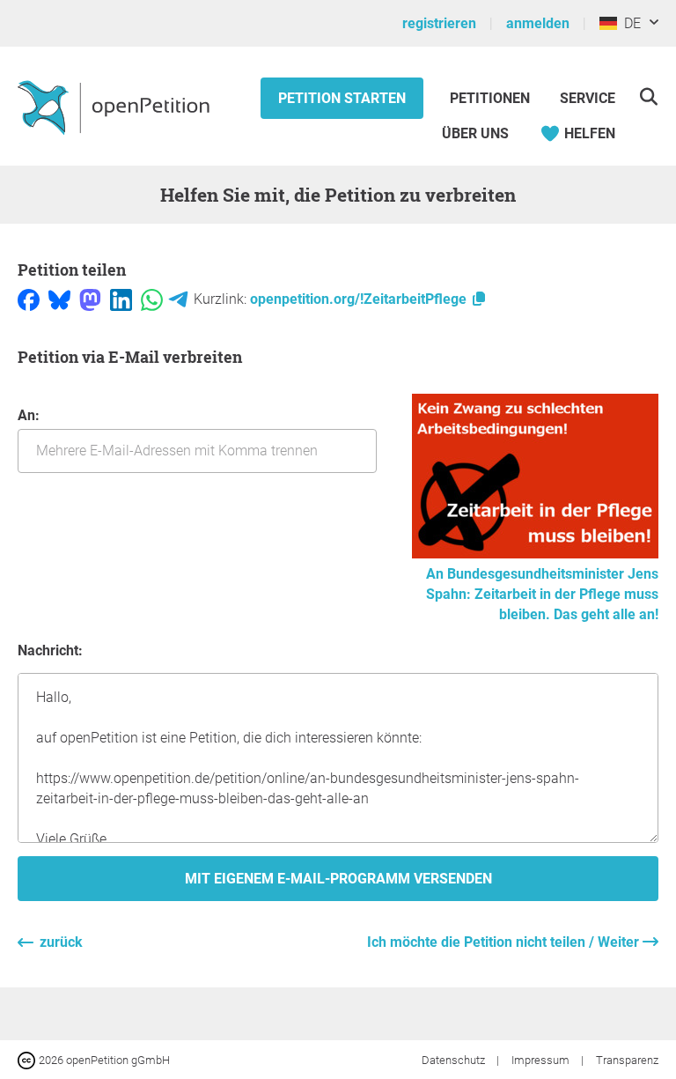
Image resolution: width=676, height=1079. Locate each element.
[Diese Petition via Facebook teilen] (29, 299)
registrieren (439, 23)
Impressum (541, 1060)
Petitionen (491, 98)
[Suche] (648, 96)
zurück (61, 942)
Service (587, 98)
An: (29, 415)
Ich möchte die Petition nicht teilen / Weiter (505, 942)
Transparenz (627, 1060)
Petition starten (342, 98)
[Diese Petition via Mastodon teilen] (90, 299)
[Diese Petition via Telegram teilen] (178, 299)
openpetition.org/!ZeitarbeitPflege (360, 299)
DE (629, 23)
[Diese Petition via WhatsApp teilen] (152, 299)
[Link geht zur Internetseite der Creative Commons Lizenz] (28, 1059)
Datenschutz (455, 1060)
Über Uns (475, 133)
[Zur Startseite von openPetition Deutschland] (116, 107)
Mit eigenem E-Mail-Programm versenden (338, 878)
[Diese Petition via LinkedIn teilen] (121, 299)
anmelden (537, 23)
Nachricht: (50, 650)
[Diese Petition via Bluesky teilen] (59, 299)
